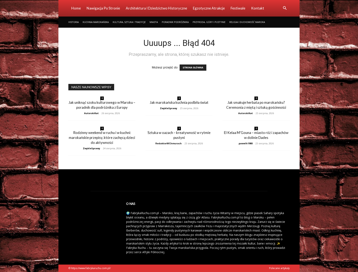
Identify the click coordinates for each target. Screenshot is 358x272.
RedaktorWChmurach (168, 143)
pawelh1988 (246, 143)
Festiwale (238, 8)
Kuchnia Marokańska (96, 22)
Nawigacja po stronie (103, 8)
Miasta (154, 22)
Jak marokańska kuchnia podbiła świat (179, 102)
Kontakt (257, 8)
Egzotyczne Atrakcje (209, 8)
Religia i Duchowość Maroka (247, 22)
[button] (285, 9)
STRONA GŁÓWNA (193, 67)
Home (76, 8)
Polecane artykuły (279, 268)
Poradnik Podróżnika (175, 22)
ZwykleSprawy (168, 108)
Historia (73, 22)
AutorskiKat (91, 113)
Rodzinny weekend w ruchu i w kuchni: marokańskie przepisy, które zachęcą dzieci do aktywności (102, 137)
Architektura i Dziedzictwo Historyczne (156, 8)
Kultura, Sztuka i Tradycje (129, 22)
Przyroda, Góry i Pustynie (209, 22)
